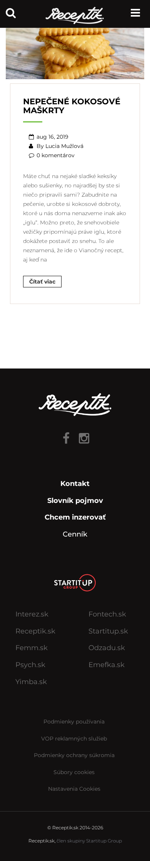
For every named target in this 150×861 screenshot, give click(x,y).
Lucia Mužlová (64, 146)
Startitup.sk (108, 631)
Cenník (75, 534)
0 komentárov (56, 155)
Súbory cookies (74, 772)
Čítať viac (42, 281)
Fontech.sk (107, 614)
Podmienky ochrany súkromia (74, 755)
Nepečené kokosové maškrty (71, 106)
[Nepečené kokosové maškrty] (75, 50)
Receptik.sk (35, 631)
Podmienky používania (74, 721)
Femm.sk (31, 648)
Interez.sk (31, 614)
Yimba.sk (31, 682)
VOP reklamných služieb (74, 738)
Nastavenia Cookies (74, 788)
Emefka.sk (106, 665)
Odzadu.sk (106, 648)
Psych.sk (30, 665)
